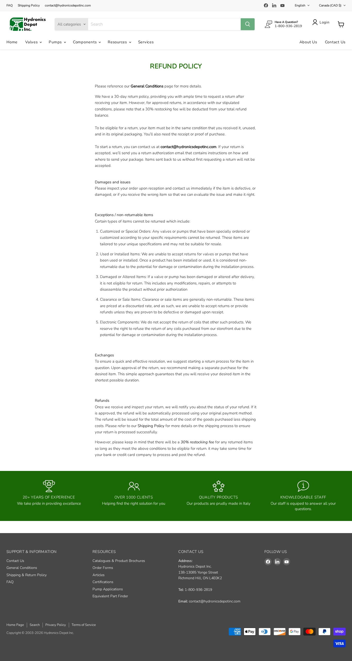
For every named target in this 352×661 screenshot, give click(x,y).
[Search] (248, 24)
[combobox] (164, 24)
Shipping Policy (29, 5)
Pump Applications (108, 589)
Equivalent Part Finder (110, 596)
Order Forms (103, 567)
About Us (308, 42)
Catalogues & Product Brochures (119, 560)
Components (85, 42)
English (300, 5)
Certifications (103, 582)
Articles (99, 575)
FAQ (9, 5)
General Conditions (147, 86)
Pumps (56, 42)
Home (12, 42)
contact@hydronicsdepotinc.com (68, 5)
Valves (32, 42)
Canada (330, 5)
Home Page (15, 625)
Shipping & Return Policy (26, 575)
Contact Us (335, 42)
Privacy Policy (55, 625)
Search (35, 625)
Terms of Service (84, 625)
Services (146, 42)
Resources (118, 42)
